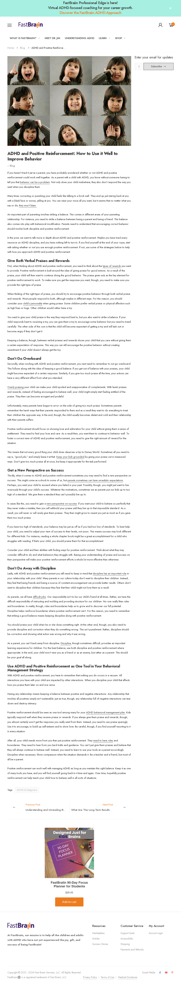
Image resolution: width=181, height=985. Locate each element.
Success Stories (100, 944)
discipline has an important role (109, 573)
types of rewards (112, 266)
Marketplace (98, 933)
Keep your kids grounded (70, 457)
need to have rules (103, 740)
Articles (96, 938)
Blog (22, 48)
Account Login (156, 933)
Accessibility (127, 938)
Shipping (125, 944)
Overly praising (15, 387)
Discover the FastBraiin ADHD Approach (90, 12)
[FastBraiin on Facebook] (160, 973)
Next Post (101, 807)
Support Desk (128, 933)
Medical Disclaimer (128, 977)
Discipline (66, 643)
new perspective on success (61, 503)
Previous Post (47, 807)
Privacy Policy (90, 977)
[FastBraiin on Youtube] (166, 973)
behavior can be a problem (35, 182)
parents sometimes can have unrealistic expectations (95, 480)
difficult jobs (39, 597)
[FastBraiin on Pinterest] (172, 973)
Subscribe (156, 66)
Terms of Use (107, 977)
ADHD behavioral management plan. (105, 712)
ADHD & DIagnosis (27, 790)
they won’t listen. (28, 205)
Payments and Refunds (132, 949)
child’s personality (32, 303)
